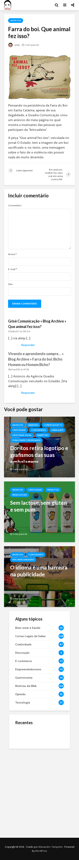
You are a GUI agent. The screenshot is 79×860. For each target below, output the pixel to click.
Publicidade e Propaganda (26, 440)
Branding (33, 425)
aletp (17, 44)
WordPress (41, 850)
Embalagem (57, 430)
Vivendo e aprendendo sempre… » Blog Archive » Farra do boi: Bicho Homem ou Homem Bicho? (36, 359)
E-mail (12, 269)
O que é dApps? (44, 731)
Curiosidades (38, 430)
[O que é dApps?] (23, 735)
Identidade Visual (22, 435)
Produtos (53, 490)
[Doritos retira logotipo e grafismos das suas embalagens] (39, 447)
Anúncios (15, 20)
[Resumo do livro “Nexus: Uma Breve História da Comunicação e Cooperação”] (23, 751)
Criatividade (19, 430)
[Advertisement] (39, 792)
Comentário (14, 205)
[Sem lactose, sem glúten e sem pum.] (39, 511)
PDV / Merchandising (23, 559)
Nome (12, 254)
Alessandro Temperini (50, 846)
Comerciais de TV (53, 425)
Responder (28, 345)
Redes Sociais (19, 495)
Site (10, 284)
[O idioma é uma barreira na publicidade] (39, 576)
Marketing (42, 435)
